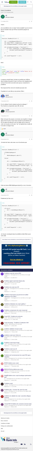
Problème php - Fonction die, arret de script (15, 389)
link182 (6, 364)
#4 (31, 139)
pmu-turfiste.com (8, 336)
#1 (31, 21)
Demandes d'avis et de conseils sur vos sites (19, 370)
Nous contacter (4, 420)
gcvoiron (6, 324)
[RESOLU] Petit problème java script (13, 369)
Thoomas (6, 305)
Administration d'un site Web (13, 282)
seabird (6, 358)
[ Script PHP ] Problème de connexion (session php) (17, 404)
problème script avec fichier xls (12, 335)
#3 (31, 115)
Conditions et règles (5, 423)
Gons (5, 282)
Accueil (2, 431)
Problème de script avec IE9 (11, 287)
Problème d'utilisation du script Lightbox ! (15, 304)
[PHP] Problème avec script (11, 363)
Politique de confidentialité (7, 426)
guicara (6, 391)
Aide (2, 428)
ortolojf (5, 311)
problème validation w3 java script (13, 329)
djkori (5, 399)
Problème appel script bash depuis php (14, 281)
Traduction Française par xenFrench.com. (10, 449)
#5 (31, 195)
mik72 (5, 344)
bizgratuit (6, 350)
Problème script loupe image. (12, 342)
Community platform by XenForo (14, 448)
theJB (5, 317)
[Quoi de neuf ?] (27, 2)
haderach (6, 370)
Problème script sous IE (10, 349)
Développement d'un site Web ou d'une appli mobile (20, 305)
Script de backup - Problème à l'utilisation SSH (16, 322)
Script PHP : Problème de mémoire (13, 316)
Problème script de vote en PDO (12, 273)
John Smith (6, 288)
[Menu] (2, 2)
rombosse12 (7, 274)
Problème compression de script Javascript (15, 310)
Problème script (8, 383)
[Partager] (29, 21)
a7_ (5, 378)
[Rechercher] (31, 2)
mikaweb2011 (7, 297)
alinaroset (6, 330)
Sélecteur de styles (5, 418)
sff (2, 12)
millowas (6, 385)
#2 (31, 101)
